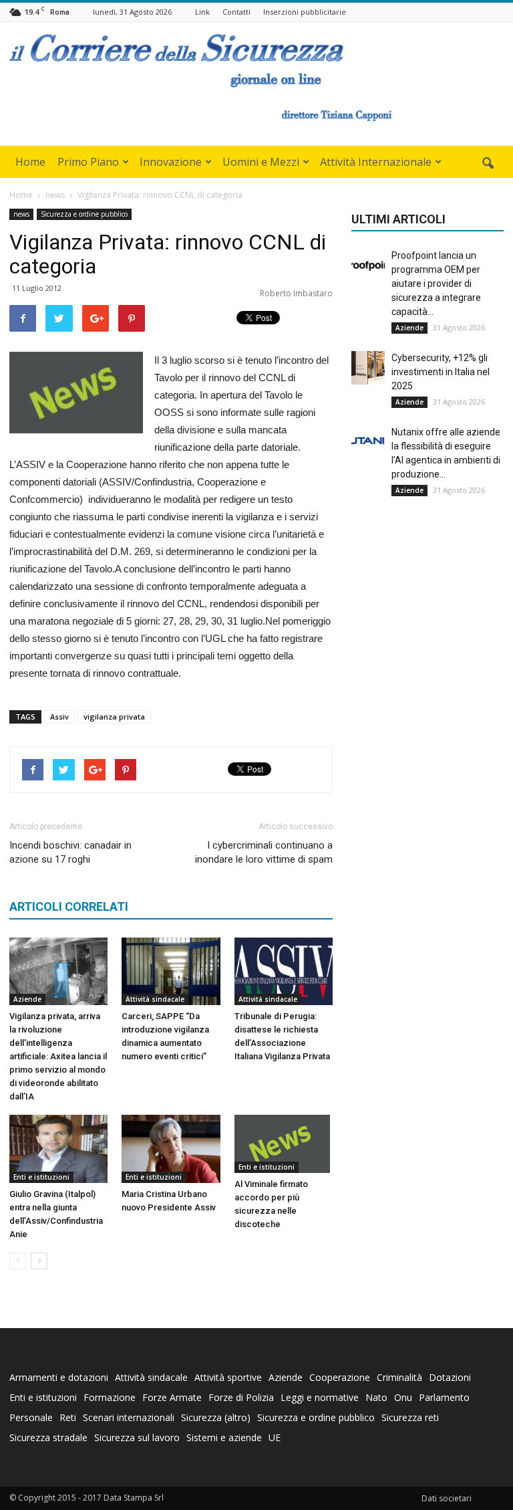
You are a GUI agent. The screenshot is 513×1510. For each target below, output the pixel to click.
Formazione (109, 1397)
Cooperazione (339, 1377)
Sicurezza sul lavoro (137, 1437)
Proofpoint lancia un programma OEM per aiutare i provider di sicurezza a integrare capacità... (436, 283)
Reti (67, 1417)
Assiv (59, 717)
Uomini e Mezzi (260, 161)
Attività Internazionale (376, 161)
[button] (488, 164)
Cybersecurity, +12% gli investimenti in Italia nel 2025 (440, 371)
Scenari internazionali (128, 1417)
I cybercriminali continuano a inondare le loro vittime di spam (264, 852)
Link (202, 12)
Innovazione (171, 161)
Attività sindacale (155, 999)
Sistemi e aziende (224, 1437)
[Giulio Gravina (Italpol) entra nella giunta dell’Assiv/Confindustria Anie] (58, 1148)
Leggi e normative (320, 1397)
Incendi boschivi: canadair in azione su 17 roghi (70, 852)
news (21, 214)
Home (30, 161)
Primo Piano (88, 161)
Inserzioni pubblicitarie (304, 12)
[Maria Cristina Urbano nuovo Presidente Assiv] (171, 1148)
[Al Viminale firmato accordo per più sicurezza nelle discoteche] (283, 1144)
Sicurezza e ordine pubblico (84, 214)
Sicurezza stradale (48, 1437)
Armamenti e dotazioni (58, 1377)
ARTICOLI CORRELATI (68, 906)
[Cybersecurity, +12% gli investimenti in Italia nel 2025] (368, 368)
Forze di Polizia (241, 1397)
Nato (376, 1397)
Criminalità (399, 1377)
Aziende (27, 999)
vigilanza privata (114, 717)
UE (275, 1437)
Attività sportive (228, 1377)
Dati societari (446, 1498)
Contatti (236, 12)
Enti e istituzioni (41, 1177)
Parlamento (444, 1397)
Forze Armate (172, 1397)
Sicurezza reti (410, 1417)
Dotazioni (450, 1377)
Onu (403, 1397)
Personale (31, 1417)
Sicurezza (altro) (215, 1417)
